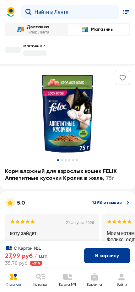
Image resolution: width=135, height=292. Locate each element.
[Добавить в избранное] (122, 77)
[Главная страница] (10, 12)
